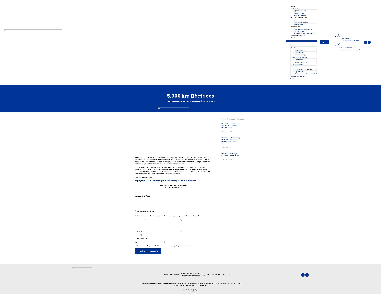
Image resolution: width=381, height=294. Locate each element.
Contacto (294, 38)
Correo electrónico (141, 238)
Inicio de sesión (346, 38)
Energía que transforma (303, 29)
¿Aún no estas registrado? (350, 40)
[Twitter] (365, 42)
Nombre (138, 235)
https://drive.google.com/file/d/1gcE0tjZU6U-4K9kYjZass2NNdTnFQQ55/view (165, 181)
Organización (299, 13)
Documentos (299, 20)
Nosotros (294, 8)
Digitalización (299, 31)
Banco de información (299, 17)
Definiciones (298, 25)
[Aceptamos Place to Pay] (190, 292)
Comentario (139, 231)
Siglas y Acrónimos (301, 22)
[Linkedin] (369, 42)
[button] (301, 41)
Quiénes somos (300, 11)
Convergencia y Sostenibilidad (305, 34)
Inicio (293, 6)
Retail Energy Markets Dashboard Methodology (230, 154)
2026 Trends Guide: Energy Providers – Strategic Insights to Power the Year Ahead (230, 140)
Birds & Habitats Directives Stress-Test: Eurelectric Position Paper (231, 125)
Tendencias (295, 27)
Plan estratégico (300, 15)
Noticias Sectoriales (298, 36)
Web (136, 242)
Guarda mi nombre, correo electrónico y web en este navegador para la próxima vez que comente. (168, 246)
